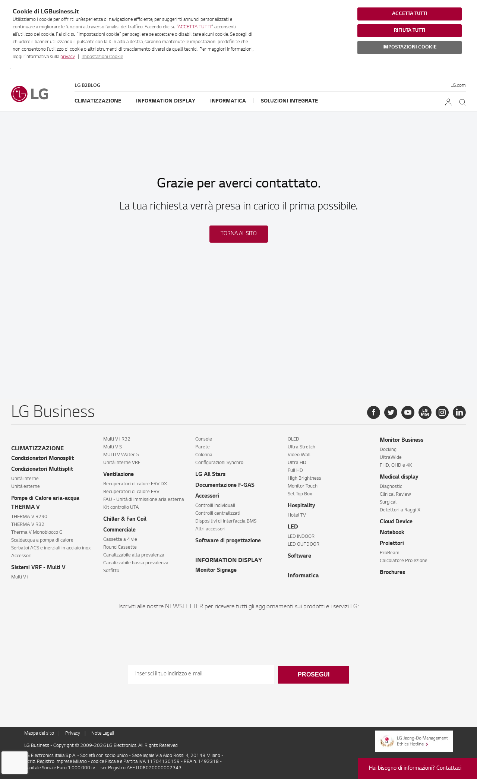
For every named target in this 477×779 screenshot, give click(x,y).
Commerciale (119, 530)
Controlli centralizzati (217, 513)
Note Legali (102, 733)
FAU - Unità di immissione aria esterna (143, 499)
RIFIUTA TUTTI (409, 30)
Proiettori (392, 544)
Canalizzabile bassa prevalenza (135, 563)
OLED (293, 439)
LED (293, 527)
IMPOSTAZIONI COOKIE (409, 47)
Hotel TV (297, 515)
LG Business (37, 745)
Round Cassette (120, 547)
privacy (67, 57)
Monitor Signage (216, 571)
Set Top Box (300, 494)
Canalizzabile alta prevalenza (133, 555)
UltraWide (391, 457)
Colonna (203, 455)
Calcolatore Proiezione (403, 561)
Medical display (399, 477)
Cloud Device (396, 522)
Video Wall (299, 455)
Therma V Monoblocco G (37, 532)
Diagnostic (391, 486)
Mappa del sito (39, 733)
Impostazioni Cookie (102, 57)
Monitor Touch (303, 486)
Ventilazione (118, 475)
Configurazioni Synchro (219, 463)
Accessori (21, 556)
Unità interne (25, 479)
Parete (202, 447)
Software (299, 556)
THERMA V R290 (29, 517)
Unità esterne (25, 486)
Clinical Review (395, 494)
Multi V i (19, 577)
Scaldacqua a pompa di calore (42, 540)
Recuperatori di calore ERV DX (135, 484)
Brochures (392, 573)
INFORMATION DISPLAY (228, 561)
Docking (388, 449)
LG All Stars (210, 475)
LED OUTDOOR (303, 544)
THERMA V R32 (27, 524)
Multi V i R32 (116, 439)
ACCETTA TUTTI (194, 27)
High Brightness (304, 478)
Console (203, 439)
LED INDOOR (301, 536)
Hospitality (301, 506)
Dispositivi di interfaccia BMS (225, 521)
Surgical (388, 502)
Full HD (295, 470)
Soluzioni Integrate (289, 101)
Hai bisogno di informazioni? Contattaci (415, 769)
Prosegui (313, 674)
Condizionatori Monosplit (42, 459)
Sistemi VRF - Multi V (38, 568)
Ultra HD (297, 463)
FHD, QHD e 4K (396, 465)
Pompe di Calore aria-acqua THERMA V (45, 503)
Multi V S (112, 447)
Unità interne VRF (121, 463)
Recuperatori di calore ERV (131, 492)
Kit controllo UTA (121, 507)
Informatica (228, 101)
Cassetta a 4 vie (120, 539)
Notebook (392, 533)
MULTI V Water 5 (121, 455)
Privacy (72, 733)
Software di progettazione (228, 541)
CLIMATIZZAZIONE (37, 449)
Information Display (165, 101)
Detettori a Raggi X (400, 510)
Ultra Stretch (301, 447)
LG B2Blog (87, 85)
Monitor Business (401, 441)
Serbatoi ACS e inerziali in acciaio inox (51, 548)
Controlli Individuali (215, 505)
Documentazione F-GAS (225, 486)
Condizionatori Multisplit (42, 470)
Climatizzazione (98, 101)
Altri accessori (210, 529)
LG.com (458, 85)
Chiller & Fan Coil (124, 520)
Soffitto (111, 571)
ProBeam (389, 553)
